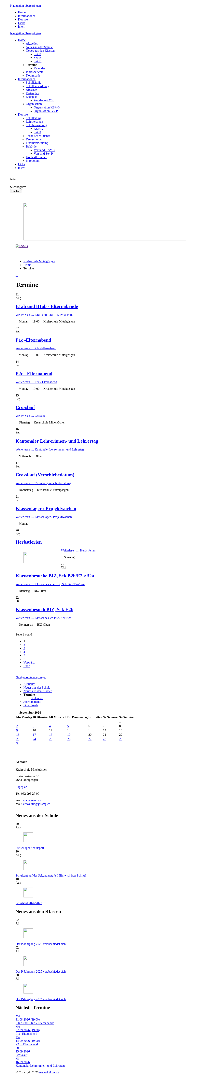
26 (68, 739)
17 (34, 734)
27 (90, 739)
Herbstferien (29, 542)
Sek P (37, 54)
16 (17, 734)
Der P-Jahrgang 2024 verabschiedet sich (41, 999)
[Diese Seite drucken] (17, 275)
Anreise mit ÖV (44, 100)
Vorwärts (29, 662)
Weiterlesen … (44, 314)
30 (17, 743)
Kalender (39, 68)
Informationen (27, 16)
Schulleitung (33, 118)
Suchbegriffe (18, 187)
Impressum (32, 160)
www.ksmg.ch (32, 800)
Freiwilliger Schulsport (30, 848)
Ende (26, 666)
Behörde (31, 146)
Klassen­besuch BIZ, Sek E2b (44, 609)
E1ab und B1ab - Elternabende (47, 306)
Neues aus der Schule (39, 47)
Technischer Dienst (38, 135)
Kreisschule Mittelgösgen (39, 261)
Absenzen (32, 89)
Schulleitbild (33, 82)
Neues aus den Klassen (40, 50)
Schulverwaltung (36, 125)
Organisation (34, 104)
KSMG (38, 128)
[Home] (22, 246)
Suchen (16, 191)
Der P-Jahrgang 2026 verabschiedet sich (41, 944)
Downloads (33, 75)
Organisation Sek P (46, 111)
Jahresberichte (34, 72)
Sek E (37, 57)
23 (17, 739)
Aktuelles (32, 43)
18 (50, 734)
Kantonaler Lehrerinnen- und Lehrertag (57, 441)
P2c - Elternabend (34, 373)
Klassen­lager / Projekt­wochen (46, 508)
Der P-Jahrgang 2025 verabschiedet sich (41, 971)
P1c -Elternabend (33, 340)
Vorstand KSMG (44, 150)
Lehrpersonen (34, 121)
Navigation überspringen (25, 5)
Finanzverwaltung (37, 143)
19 (68, 734)
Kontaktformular (36, 157)
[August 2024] (17, 712)
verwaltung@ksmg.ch (36, 804)
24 (34, 739)
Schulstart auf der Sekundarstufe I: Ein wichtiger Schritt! (51, 875)
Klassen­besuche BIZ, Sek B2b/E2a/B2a (55, 575)
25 (50, 739)
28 (104, 739)
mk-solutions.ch (49, 1072)
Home (22, 12)
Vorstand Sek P (43, 153)
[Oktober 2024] (43, 712)
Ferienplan (32, 93)
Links (21, 23)
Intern (21, 26)
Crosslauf (25, 407)
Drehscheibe (33, 139)
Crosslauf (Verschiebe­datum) (45, 474)
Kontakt (23, 19)
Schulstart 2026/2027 (29, 903)
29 (120, 739)
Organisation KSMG (47, 107)
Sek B (37, 61)
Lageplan (31, 96)
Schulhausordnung (37, 86)
